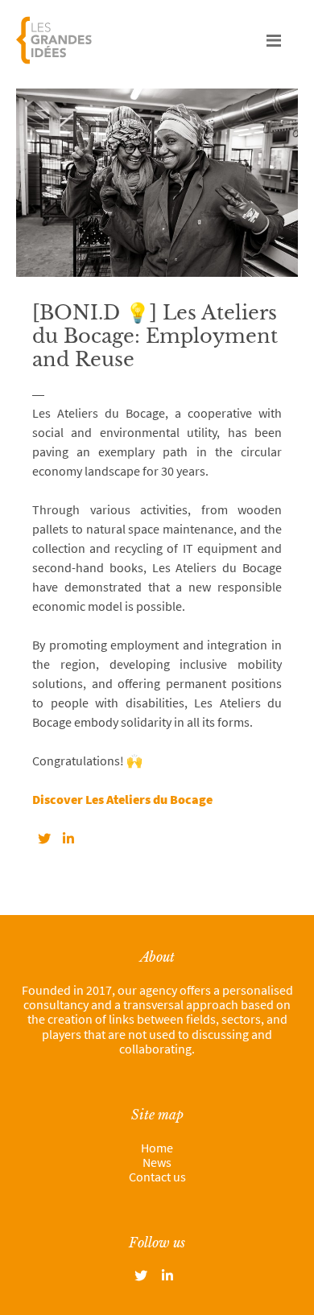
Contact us (157, 1177)
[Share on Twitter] (44, 839)
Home (157, 1148)
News (157, 1162)
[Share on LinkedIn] (68, 839)
